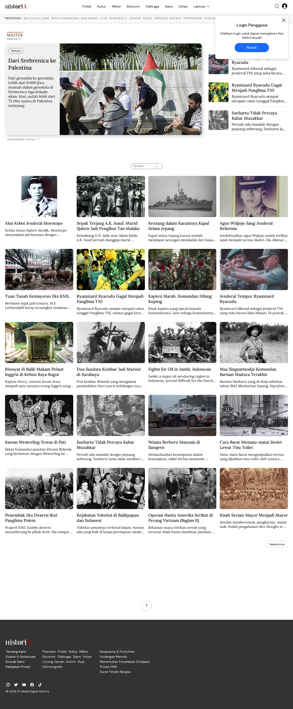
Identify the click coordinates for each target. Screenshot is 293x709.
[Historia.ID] (16, 6)
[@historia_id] (16, 684)
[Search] (277, 6)
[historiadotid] (8, 684)
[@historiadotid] (24, 684)
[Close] (283, 20)
